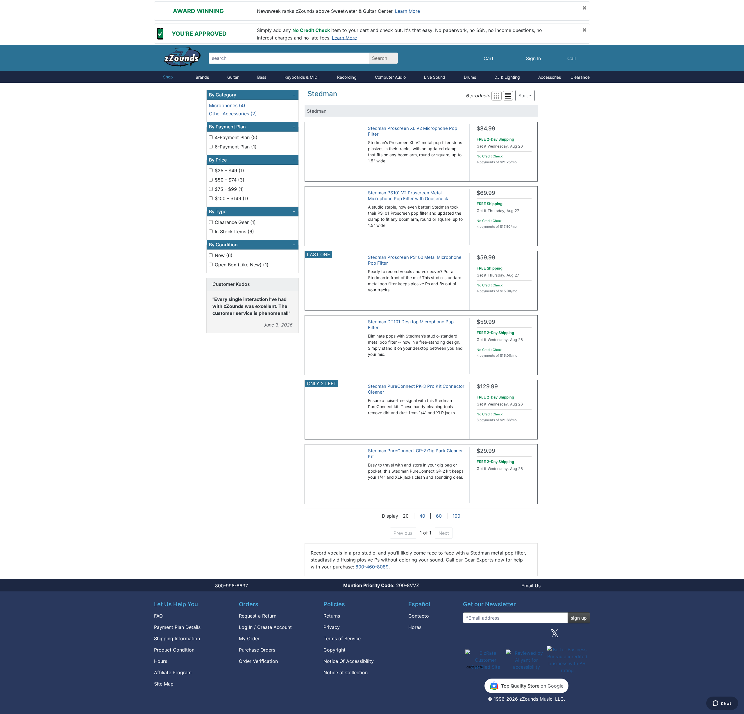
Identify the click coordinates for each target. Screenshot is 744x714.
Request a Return (257, 616)
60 (439, 516)
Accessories (549, 77)
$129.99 (487, 386)
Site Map (164, 684)
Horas (414, 627)
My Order (249, 638)
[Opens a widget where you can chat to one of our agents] (722, 704)
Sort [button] (523, 95)
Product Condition (174, 650)
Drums (470, 77)
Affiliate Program (173, 672)
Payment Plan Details (177, 627)
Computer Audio (390, 77)
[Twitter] (554, 635)
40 (422, 516)
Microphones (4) (227, 105)
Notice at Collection (345, 672)
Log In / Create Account (265, 627)
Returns (331, 616)
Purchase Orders (257, 650)
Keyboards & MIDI (302, 77)
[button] (496, 96)
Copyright (334, 650)
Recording (347, 77)
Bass (261, 77)
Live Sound (434, 77)
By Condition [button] (252, 244)
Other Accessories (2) (233, 113)
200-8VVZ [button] (381, 585)
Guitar (233, 77)
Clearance (580, 77)
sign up (579, 618)
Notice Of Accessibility (348, 661)
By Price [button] (252, 159)
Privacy (331, 627)
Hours (160, 661)
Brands (202, 77)
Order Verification (258, 661)
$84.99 (486, 128)
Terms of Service (342, 638)
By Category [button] (252, 94)
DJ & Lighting (507, 77)
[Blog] (469, 635)
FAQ (158, 616)
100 (456, 516)
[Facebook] (497, 635)
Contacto (418, 616)
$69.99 (486, 193)
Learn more (407, 11)
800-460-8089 (372, 567)
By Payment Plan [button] (252, 126)
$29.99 (486, 451)
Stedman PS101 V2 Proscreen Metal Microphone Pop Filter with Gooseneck (408, 195)
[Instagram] (526, 635)
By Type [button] (252, 211)
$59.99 (486, 257)
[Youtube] (583, 635)
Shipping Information (177, 638)
